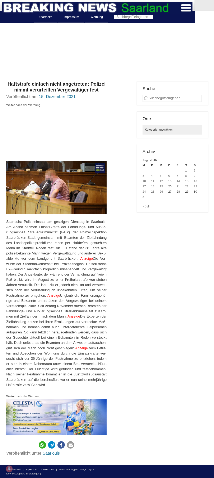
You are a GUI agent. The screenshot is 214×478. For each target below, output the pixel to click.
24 (144, 191)
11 (152, 181)
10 (144, 181)
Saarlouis (51, 453)
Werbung (96, 17)
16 (195, 181)
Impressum (71, 17)
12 (161, 181)
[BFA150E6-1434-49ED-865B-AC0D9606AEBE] (56, 417)
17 (144, 186)
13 (170, 181)
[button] (42, 445)
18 (152, 186)
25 (152, 191)
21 (178, 186)
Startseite (45, 17)
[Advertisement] (107, 52)
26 (161, 191)
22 (187, 186)
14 (178, 181)
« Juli (146, 206)
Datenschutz (47, 469)
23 (195, 186)
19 (161, 186)
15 (187, 181)
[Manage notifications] (9, 468)
